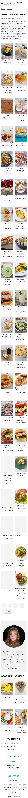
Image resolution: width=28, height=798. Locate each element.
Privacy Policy (14, 765)
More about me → (14, 668)
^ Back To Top (14, 756)
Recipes (9, 9)
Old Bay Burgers (14, 34)
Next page (7, 611)
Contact (14, 780)
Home (3, 9)
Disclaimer (14, 768)
